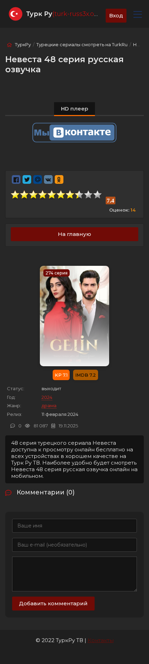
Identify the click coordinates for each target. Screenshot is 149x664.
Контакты (101, 640)
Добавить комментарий (53, 603)
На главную (74, 234)
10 (97, 194)
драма (49, 405)
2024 (47, 397)
